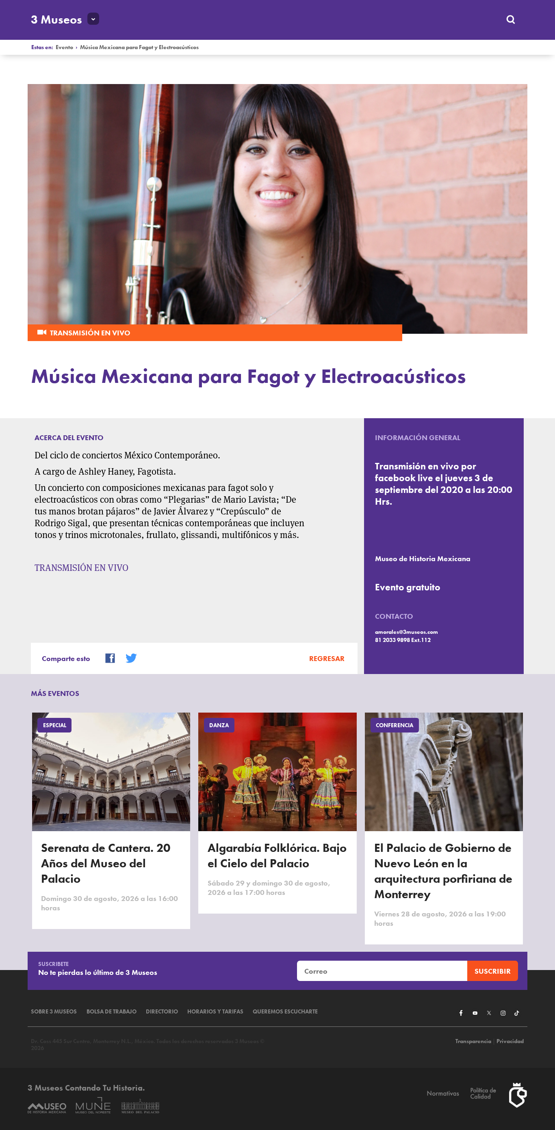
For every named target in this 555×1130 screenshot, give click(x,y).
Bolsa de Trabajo (112, 1011)
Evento (64, 47)
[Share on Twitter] (127, 657)
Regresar (327, 658)
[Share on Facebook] (106, 657)
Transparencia (473, 1041)
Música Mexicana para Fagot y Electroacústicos (139, 47)
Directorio (162, 1011)
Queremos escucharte (285, 1011)
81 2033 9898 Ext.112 (403, 640)
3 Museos (56, 19)
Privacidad (510, 1041)
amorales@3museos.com (406, 632)
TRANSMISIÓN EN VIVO (81, 568)
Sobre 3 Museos (54, 1011)
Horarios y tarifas (215, 1011)
